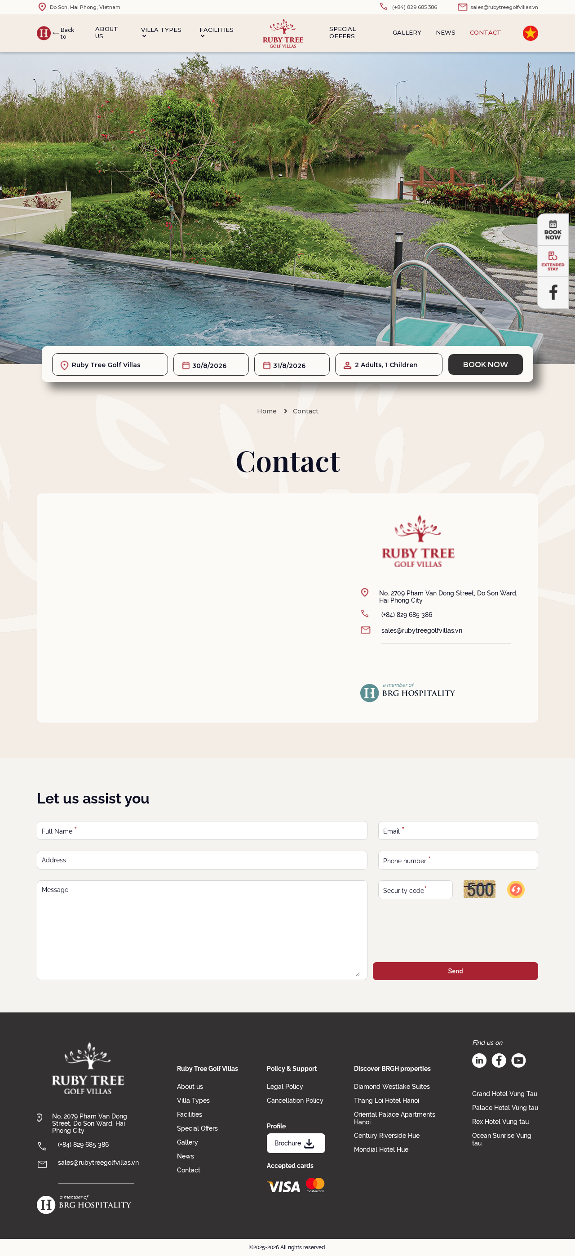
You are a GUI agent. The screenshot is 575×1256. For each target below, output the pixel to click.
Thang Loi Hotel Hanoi (386, 1100)
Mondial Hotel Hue (381, 1149)
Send (455, 971)
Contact (485, 32)
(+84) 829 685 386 (406, 614)
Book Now (485, 364)
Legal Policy (285, 1086)
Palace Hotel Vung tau (505, 1107)
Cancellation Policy (295, 1100)
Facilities (216, 29)
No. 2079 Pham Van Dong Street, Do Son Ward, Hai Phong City (89, 1123)
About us (106, 32)
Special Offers (342, 32)
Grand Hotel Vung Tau (504, 1093)
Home (267, 411)
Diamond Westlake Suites (392, 1086)
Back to (67, 33)
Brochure (287, 1143)
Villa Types (161, 29)
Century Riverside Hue (387, 1135)
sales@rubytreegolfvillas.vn (421, 630)
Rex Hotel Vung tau (500, 1121)
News (446, 32)
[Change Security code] (515, 889)
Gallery (407, 32)
